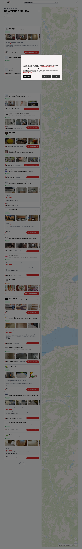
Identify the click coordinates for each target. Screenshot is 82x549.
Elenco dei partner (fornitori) (27, 72)
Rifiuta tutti (46, 76)
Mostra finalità (27, 76)
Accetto (56, 76)
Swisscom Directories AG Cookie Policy (47, 66)
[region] (41, 67)
